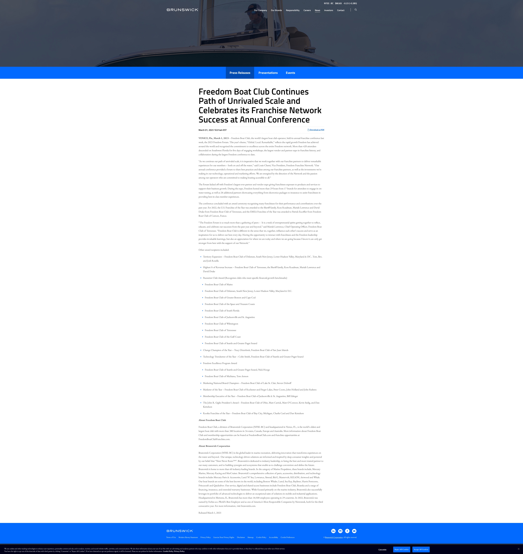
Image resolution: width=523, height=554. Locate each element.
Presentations (268, 72)
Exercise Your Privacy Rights (223, 537)
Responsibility (292, 10)
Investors (328, 10)
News (317, 10)
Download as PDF (316, 129)
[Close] (519, 549)
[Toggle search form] (356, 10)
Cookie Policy (261, 537)
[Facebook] (347, 532)
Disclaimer (241, 537)
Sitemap (250, 537)
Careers (307, 10)
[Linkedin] (333, 532)
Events (290, 72)
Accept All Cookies (421, 549)
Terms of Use (171, 537)
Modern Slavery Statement (188, 537)
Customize (382, 549)
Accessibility (273, 537)
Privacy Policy (205, 537)
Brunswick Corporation (334, 537)
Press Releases (240, 72)
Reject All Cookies (402, 549)
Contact (340, 10)
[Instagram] (340, 532)
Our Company (260, 10)
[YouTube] (354, 532)
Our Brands (276, 10)
